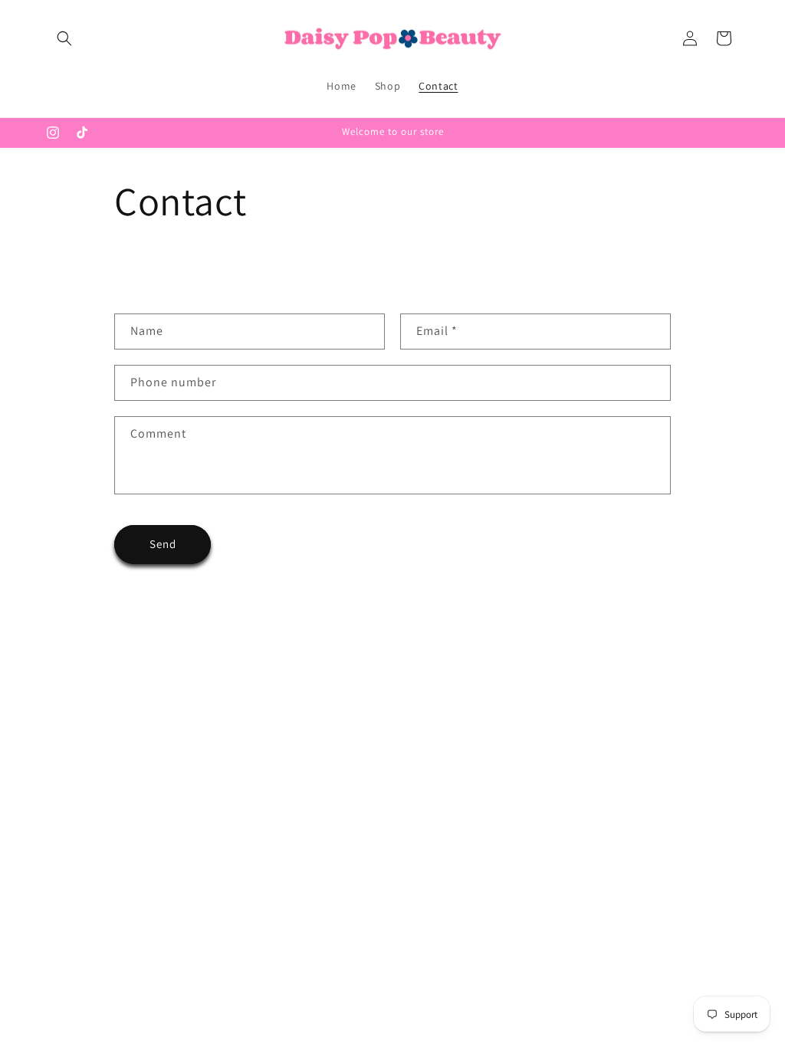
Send (162, 544)
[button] (64, 38)
